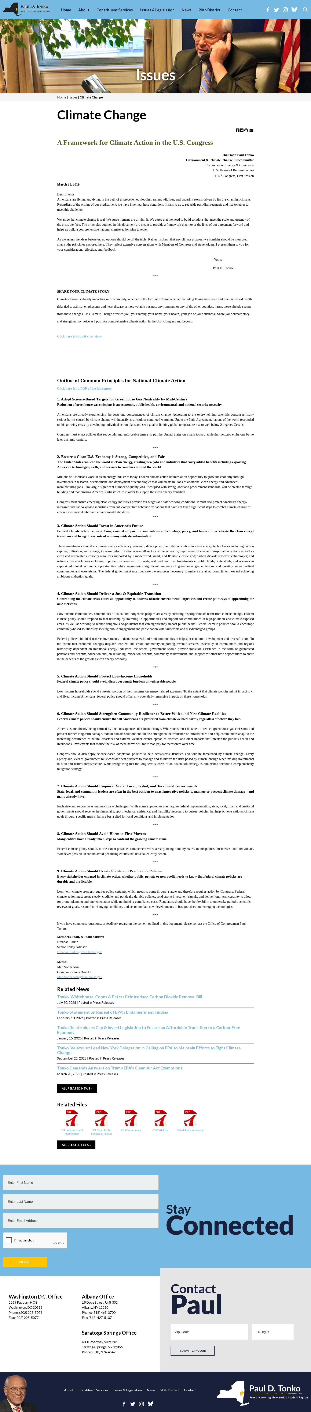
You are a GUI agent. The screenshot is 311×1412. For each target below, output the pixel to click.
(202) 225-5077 (27, 1317)
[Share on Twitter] (242, 130)
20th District (209, 10)
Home (66, 10)
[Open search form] (305, 10)
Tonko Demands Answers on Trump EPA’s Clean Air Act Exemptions (119, 1068)
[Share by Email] (251, 130)
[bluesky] (294, 10)
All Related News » (77, 1088)
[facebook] (268, 9)
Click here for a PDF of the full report (84, 388)
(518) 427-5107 (100, 1317)
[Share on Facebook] (237, 130)
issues (155, 74)
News (186, 10)
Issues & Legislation (157, 10)
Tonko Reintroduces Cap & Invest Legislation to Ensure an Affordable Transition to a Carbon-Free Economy (148, 1030)
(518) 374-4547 (104, 1352)
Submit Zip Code (193, 1350)
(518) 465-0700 (104, 1312)
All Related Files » (76, 1145)
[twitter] (276, 9)
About (83, 10)
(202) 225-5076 (30, 1312)
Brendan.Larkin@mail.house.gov (79, 952)
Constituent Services (114, 10)
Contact (235, 10)
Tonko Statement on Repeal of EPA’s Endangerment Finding (112, 1012)
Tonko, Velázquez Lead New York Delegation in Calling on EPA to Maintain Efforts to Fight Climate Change (149, 1050)
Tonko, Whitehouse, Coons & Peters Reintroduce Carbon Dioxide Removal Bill (129, 996)
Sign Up (25, 1262)
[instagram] (285, 9)
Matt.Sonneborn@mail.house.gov (79, 977)
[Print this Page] (246, 130)
